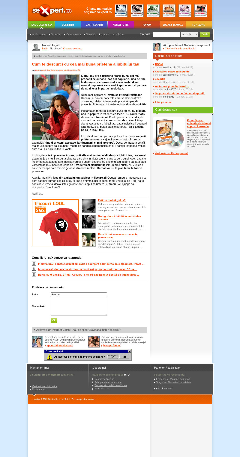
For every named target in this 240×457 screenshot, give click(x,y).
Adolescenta (39, 34)
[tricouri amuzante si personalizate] (55, 245)
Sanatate (91, 34)
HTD (127, 374)
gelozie (37, 70)
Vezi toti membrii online (44, 386)
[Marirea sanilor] (200, 10)
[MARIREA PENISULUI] (88, 359)
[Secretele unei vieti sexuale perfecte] (153, 10)
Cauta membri (39, 389)
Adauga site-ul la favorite (108, 382)
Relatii (69, 56)
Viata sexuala (73, 34)
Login (45, 48)
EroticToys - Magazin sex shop (173, 379)
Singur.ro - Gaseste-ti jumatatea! (173, 382)
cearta (61, 70)
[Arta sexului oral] (184, 10)
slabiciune (54, 70)
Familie (105, 34)
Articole (51, 56)
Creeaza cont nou (72, 48)
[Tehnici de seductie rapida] (137, 10)
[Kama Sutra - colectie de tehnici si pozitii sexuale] (169, 10)
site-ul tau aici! (164, 388)
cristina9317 (169, 89)
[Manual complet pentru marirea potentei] (121, 10)
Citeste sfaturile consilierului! (180, 48)
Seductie (61, 56)
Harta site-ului (102, 388)
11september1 (170, 74)
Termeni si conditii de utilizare (110, 385)
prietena (73, 70)
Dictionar (119, 34)
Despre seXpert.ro (104, 379)
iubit (78, 70)
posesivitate (45, 70)
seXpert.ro (41, 56)
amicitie (67, 70)
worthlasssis (169, 67)
